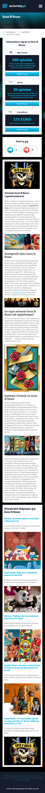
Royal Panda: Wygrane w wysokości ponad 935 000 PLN (20, 574)
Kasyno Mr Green (19, 292)
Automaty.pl (10, 32)
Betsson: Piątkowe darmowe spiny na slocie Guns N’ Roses (21, 617)
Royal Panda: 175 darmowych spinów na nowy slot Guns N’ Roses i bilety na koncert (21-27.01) (21, 721)
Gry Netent (25, 32)
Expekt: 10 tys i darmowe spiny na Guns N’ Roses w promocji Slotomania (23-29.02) (22, 668)
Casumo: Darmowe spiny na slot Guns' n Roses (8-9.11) (21, 519)
